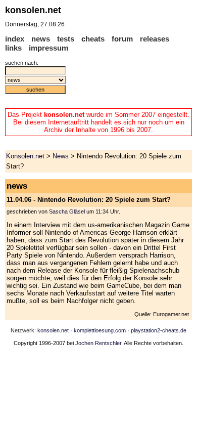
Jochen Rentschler (98, 343)
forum (122, 38)
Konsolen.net (25, 156)
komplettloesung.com (100, 330)
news (40, 38)
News (61, 156)
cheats (93, 38)
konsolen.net (53, 330)
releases (154, 38)
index (14, 38)
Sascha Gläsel (67, 211)
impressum (48, 48)
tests (65, 38)
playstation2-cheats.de (158, 330)
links (13, 48)
